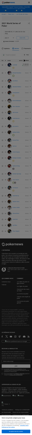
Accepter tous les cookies (16, 431)
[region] (16, 425)
